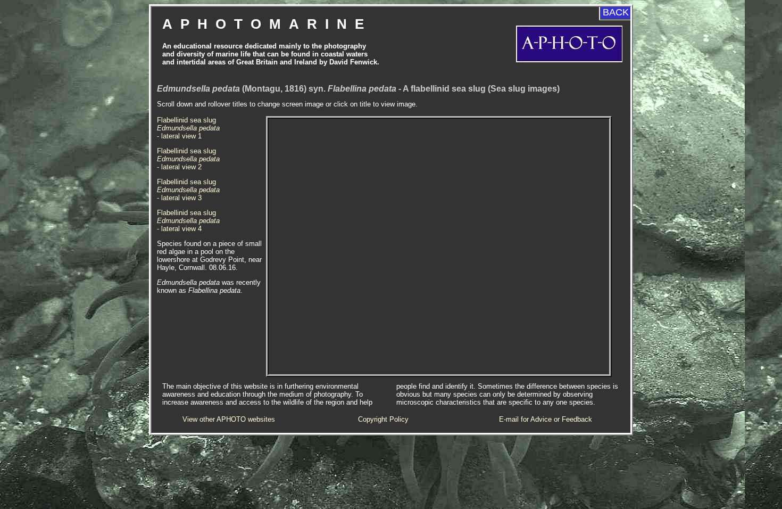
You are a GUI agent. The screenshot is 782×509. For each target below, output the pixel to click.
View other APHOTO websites (228, 419)
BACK (616, 12)
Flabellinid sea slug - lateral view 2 (188, 159)
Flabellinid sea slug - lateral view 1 (188, 128)
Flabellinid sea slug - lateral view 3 (188, 190)
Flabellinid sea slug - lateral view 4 (188, 221)
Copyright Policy (383, 419)
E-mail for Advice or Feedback (545, 419)
